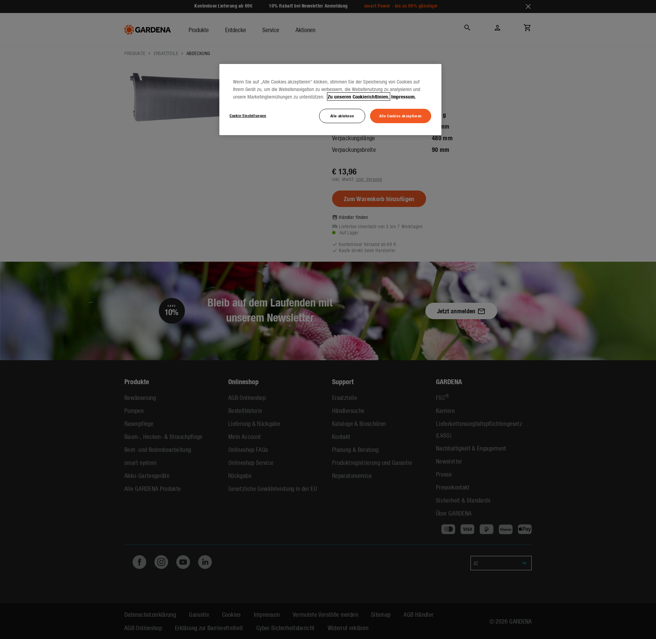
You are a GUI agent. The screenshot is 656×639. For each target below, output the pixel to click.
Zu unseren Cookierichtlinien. (359, 96)
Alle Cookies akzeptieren (400, 115)
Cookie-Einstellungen (248, 115)
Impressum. (403, 96)
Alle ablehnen (342, 115)
